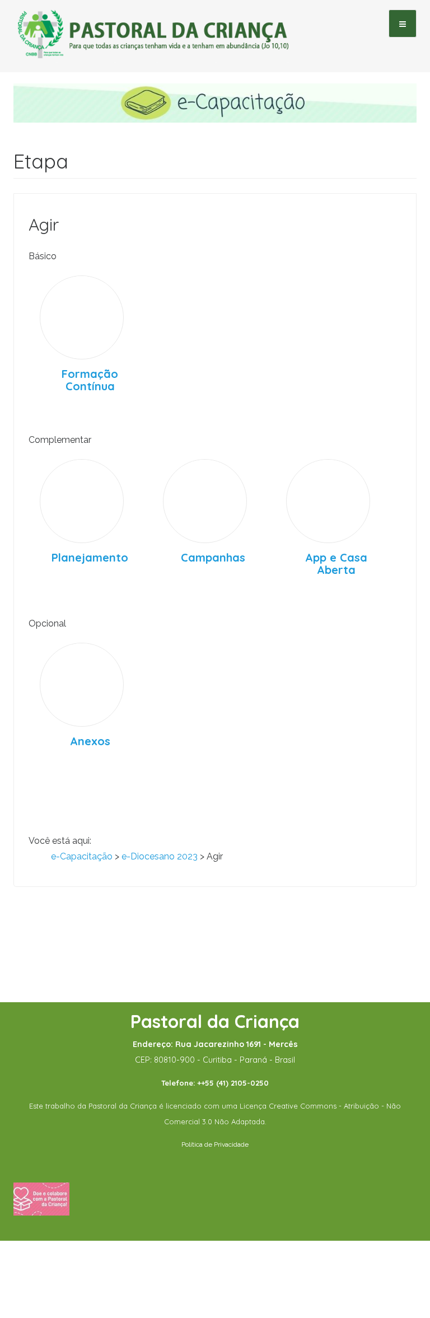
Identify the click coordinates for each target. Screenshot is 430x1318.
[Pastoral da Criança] (153, 23)
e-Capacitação (82, 856)
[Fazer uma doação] (41, 1198)
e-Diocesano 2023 (159, 856)
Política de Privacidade (215, 1144)
